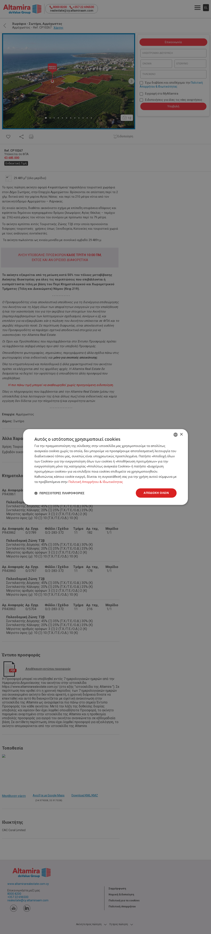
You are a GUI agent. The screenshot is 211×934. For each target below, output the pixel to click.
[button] (59, 493)
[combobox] (175, 435)
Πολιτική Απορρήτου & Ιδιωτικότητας (95, 482)
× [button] (181, 434)
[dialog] (105, 467)
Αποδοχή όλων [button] (156, 493)
